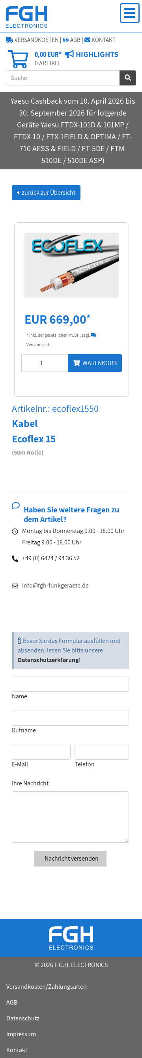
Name (19, 696)
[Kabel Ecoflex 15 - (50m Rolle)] (71, 264)
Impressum (21, 1034)
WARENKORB (98, 363)
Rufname (24, 730)
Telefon (85, 764)
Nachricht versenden (71, 858)
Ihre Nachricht (30, 783)
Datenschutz (22, 1018)
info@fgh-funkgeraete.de (55, 585)
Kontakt (16, 1050)
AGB (71, 40)
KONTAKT (103, 40)
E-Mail (20, 764)
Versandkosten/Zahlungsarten (46, 986)
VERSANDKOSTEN (36, 40)
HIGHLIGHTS (96, 54)
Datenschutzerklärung (48, 660)
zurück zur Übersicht (48, 192)
